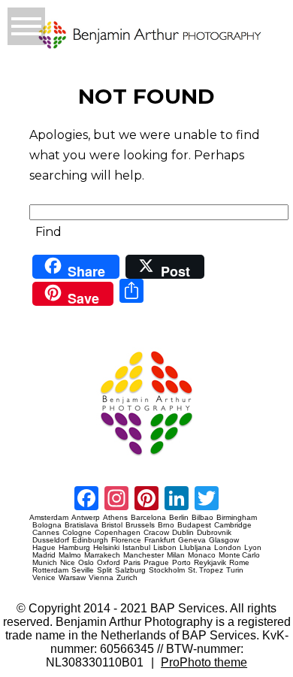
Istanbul (136, 548)
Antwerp (85, 517)
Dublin (183, 532)
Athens (115, 517)
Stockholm (167, 570)
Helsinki (106, 548)
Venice (44, 578)
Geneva (192, 540)
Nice (67, 563)
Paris (131, 563)
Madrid (44, 555)
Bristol (111, 525)
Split (104, 570)
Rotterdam (50, 570)
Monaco (202, 555)
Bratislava (81, 525)
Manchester (143, 555)
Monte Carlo (239, 555)
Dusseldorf (50, 540)
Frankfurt (159, 540)
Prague (156, 563)
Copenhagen (117, 532)
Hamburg (74, 548)
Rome (239, 563)
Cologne (77, 532)
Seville (82, 570)
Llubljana (195, 548)
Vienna (101, 578)
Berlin (179, 517)
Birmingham (236, 517)
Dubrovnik (214, 532)
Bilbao (202, 517)
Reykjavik (210, 563)
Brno (166, 525)
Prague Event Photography (51, 344)
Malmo (70, 555)
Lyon (252, 548)
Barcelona (148, 517)
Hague (44, 548)
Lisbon (165, 548)
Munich (44, 563)
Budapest (194, 525)
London (227, 548)
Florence (126, 540)
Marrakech (102, 555)
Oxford (108, 563)
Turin (234, 570)
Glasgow (224, 540)
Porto (181, 563)
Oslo (86, 563)
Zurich (126, 578)
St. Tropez (205, 570)
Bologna (47, 525)
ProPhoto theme (204, 662)
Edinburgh (90, 540)
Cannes (45, 532)
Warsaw (72, 578)
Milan (176, 555)
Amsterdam (48, 517)
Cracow (156, 532)
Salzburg (130, 570)
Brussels (140, 525)
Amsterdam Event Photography (56, 461)
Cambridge (233, 525)
